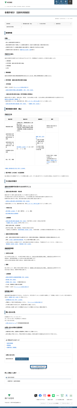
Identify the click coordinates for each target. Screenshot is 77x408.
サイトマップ (43, 403)
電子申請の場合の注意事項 (12, 213)
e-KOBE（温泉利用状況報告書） (16, 239)
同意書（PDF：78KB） (11, 282)
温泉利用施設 (19, 6)
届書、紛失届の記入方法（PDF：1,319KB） (16, 168)
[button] (56, 2)
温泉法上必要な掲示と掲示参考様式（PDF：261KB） (18, 201)
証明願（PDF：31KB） (14, 297)
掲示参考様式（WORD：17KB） (25, 229)
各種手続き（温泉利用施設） (14, 381)
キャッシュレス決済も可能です (21, 87)
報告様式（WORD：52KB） (12, 244)
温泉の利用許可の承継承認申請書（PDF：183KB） (17, 277)
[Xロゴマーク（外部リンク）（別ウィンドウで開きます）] (35, 395)
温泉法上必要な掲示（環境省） (12, 99)
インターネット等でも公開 (33, 101)
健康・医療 (9, 6)
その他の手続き (42, 23)
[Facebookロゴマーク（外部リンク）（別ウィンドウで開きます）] (40, 395)
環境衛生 (15, 6)
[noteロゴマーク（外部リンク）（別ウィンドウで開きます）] (57, 395)
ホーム (6, 6)
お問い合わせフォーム (11, 323)
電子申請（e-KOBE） (21, 147)
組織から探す (50, 399)
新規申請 (8, 23)
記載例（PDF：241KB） (34, 103)
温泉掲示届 (58, 23)
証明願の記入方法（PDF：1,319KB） (14, 299)
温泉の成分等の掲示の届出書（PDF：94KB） (16, 103)
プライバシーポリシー (66, 403)
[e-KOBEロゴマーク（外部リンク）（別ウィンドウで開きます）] (66, 395)
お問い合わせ (69, 399)
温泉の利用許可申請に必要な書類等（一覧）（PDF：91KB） (20, 90)
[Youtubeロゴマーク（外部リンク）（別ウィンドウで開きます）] (49, 395)
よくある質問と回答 (60, 399)
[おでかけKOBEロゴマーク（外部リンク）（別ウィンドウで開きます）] (71, 395)
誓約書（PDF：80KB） (11, 279)
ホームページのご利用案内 (54, 403)
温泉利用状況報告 (10, 26)
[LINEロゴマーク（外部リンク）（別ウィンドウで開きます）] (53, 395)
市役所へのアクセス (41, 399)
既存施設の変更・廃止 (27, 23)
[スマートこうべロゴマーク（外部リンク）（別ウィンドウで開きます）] (62, 395)
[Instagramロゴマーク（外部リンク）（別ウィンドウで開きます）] (44, 395)
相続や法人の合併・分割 (25, 49)
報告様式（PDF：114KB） (26, 244)
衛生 (12, 6)
